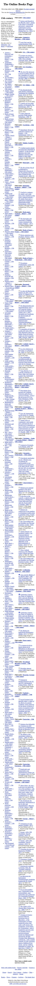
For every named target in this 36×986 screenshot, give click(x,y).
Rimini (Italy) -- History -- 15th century (9, 670)
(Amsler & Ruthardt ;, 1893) (25, 750)
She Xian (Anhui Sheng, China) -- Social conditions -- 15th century (9, 719)
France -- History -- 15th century (9, 294)
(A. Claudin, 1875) (26, 415)
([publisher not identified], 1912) (26, 649)
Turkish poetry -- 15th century (9, 763)
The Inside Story (30, 977)
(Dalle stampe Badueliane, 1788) (25, 115)
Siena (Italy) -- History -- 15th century (9, 725)
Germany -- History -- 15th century (9, 337)
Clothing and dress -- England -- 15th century (9, 195)
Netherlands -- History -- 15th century (9, 558)
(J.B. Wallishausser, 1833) (26, 132)
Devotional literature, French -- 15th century (9, 219)
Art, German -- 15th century (9, 81)
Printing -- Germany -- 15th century (9, 642)
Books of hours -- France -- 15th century (9, 115)
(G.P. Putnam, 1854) (26, 445)
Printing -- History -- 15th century (9, 647)
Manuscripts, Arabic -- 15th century (9, 491)
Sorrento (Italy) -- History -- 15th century (9, 730)
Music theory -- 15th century (9, 544)
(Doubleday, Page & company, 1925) (25, 842)
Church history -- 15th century (9, 174)
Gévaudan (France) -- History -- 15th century (9, 315)
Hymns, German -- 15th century (9, 400)
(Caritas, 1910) (26, 523)
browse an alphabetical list (17, 12)
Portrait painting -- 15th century (9, 618)
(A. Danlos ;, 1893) (25, 736)
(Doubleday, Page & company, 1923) (25, 833)
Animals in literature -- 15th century (9, 70)
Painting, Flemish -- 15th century (9, 583)
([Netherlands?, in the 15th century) (26, 264)
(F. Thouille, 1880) (26, 426)
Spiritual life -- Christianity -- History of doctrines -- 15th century (9, 749)
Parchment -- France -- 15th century (9, 594)
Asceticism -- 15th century (8, 88)
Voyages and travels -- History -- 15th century (9, 784)
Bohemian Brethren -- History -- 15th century (9, 103)
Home (4, 972)
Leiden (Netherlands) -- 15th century (9, 468)
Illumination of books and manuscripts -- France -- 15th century (9, 406)
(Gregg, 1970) (26, 513)
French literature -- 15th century (9, 310)
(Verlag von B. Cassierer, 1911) (26, 771)
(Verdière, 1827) (25, 824)
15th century (27, 18)
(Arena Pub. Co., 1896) (26, 908)
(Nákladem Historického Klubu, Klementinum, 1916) (26, 198)
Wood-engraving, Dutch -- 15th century (9, 799)
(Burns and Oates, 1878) (26, 552)
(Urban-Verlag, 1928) (26, 682)
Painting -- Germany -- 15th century (9, 578)
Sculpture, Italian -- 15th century (9, 690)
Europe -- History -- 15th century (9, 266)
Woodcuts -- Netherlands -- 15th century (9, 828)
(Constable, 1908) (26, 500)
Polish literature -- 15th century (9, 615)
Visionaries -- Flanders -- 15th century (9, 778)
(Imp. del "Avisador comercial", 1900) (25, 868)
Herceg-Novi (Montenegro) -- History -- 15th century (9, 390)
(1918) (25, 43)
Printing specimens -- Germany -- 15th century (9, 653)
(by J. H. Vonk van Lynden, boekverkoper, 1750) (26, 465)
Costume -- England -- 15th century (9, 205)
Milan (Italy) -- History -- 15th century (9, 521)
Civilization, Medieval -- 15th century (9, 178)
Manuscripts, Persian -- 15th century (9, 506)
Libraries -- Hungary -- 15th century (9, 473)
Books (3, 977)
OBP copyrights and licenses (17, 983)
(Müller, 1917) (25, 632)
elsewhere (10, 46)
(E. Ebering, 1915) (26, 361)
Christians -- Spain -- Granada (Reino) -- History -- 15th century (9, 163)
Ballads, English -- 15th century (9, 95)
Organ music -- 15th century (9, 569)
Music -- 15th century (9, 540)
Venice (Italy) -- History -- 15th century (9, 773)
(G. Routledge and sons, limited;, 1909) (26, 706)
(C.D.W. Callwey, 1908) (26, 804)
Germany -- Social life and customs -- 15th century (9, 350)
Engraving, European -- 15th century (8, 256)
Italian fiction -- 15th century (9, 436)
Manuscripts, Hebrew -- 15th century (9, 501)
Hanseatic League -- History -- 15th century (9, 373)
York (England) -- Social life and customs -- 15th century (9, 846)
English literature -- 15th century (9, 248)
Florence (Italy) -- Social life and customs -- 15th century (9, 289)
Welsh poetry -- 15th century (9, 789)
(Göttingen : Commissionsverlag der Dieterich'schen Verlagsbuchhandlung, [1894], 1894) (26, 315)
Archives (20, 977)
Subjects (15, 974)
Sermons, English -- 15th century (9, 704)
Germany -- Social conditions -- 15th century (8, 343)
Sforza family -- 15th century (9, 713)
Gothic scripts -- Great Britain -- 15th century (9, 367)
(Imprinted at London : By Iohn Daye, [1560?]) (26, 931)
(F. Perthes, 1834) (25, 538)
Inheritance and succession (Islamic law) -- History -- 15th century (9, 427)
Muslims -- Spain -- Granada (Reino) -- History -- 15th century (9, 551)
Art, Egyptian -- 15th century (9, 78)
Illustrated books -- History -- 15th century (9, 412)
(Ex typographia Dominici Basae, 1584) (26, 894)
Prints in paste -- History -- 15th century (9, 662)
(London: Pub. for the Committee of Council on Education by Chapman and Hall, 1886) (26, 75)
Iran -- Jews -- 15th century (9, 433)
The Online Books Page (18, 4)
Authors (25, 972)
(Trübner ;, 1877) (25, 221)
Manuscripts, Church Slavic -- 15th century (9, 496)
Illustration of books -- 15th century (8, 417)
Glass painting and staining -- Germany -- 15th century (9, 357)
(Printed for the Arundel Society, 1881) (26, 172)
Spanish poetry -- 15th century (9, 743)
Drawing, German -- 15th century (9, 228)
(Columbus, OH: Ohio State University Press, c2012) (26, 599)
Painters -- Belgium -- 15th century (9, 573)
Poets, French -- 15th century (9, 605)
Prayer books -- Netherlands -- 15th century (9, 634)
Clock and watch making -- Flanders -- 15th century (9, 189)
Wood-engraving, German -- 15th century (9, 806)
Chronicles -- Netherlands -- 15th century (9, 170)
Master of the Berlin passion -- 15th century (9, 511)
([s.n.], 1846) (26, 727)
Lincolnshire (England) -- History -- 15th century (9, 479)
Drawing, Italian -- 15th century (9, 232)
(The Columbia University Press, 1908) (26, 58)
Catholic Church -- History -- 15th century (9, 137)
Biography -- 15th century (8, 98)
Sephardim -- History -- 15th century (9, 695)
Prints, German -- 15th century (9, 666)
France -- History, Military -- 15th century (9, 299)
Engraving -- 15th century (8, 252)
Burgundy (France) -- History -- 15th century (9, 126)
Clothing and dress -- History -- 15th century (9, 200)
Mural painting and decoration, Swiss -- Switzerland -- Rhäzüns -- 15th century (9, 534)
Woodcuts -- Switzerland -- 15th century (9, 833)
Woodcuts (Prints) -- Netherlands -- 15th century (9, 812)
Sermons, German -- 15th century (9, 709)
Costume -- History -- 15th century (9, 210)
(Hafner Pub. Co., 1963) (26, 26)
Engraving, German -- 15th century (9, 261)
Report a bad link (22, 967)
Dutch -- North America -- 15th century (9, 236)
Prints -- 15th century (8, 658)
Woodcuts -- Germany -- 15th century (9, 823)
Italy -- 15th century (8, 446)
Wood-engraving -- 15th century (8, 793)
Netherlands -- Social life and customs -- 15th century (9, 564)
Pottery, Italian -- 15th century (9, 630)
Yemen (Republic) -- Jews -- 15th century (8, 839)
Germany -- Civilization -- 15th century (9, 332)
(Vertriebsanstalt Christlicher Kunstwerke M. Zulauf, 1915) (26, 879)
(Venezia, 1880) (26, 333)
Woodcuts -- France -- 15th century (9, 818)
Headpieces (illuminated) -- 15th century (9, 384)
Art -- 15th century (8, 75)
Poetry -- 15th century (9, 602)
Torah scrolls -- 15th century (9, 759)
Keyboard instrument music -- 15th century (8, 463)
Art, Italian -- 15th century (8, 85)
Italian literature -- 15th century (9, 439)
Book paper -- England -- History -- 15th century (9, 110)
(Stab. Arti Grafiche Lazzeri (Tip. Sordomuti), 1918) (26, 374)
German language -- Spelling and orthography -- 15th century (9, 323)
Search (10, 972)
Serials (21, 974)
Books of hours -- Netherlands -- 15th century (9, 120)
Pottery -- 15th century (9, 627)
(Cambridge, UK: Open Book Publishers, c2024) (26, 578)
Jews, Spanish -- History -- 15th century (9, 457)
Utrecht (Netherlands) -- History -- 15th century (9, 768)
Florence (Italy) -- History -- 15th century (9, 283)
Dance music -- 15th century (9, 214)
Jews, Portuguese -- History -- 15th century (9, 451)
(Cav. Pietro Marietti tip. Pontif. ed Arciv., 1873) (26, 395)
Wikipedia (4, 44)
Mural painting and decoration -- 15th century (9, 526)
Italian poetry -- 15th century (9, 443)
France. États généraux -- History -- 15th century (9, 305)
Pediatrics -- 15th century (8, 598)
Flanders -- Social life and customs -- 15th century (9, 277)
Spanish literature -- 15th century (9, 738)
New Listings (17, 972)
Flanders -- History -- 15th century (9, 271)
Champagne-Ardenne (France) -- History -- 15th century (9, 154)
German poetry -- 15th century (9, 328)
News (8, 977)
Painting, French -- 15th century (9, 587)
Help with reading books (8, 967)
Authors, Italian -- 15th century (9, 91)
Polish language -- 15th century (9, 612)
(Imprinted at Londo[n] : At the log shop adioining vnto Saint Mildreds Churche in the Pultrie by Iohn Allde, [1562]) (26, 153)
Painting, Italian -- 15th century (9, 590)
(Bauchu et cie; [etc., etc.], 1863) (26, 490)
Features (14, 977)
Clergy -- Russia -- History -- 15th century (9, 183)
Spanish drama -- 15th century (9, 734)
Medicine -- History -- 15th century (9, 516)
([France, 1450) (26, 235)
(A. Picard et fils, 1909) (25, 350)
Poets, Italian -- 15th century (9, 608)
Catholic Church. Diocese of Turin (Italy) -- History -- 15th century (9, 145)
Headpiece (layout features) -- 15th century (9, 379)
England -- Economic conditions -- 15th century (8, 242)
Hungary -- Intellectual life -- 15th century (9, 395)
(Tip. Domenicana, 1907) (26, 105)
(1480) (24, 669)
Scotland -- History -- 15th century (9, 685)
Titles (30, 972)
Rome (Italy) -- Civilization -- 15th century (9, 675)
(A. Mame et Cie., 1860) (26, 293)
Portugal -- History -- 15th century (9, 622)
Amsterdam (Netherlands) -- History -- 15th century (9, 65)
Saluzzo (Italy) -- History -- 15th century (9, 680)
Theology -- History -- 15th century (9, 755)
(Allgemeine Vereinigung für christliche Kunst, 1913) (26, 92)
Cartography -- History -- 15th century (9, 132)
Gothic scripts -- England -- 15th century (9, 362)
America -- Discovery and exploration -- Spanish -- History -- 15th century (9, 57)
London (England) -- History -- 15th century (9, 486)
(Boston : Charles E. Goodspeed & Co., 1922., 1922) (26, 791)
